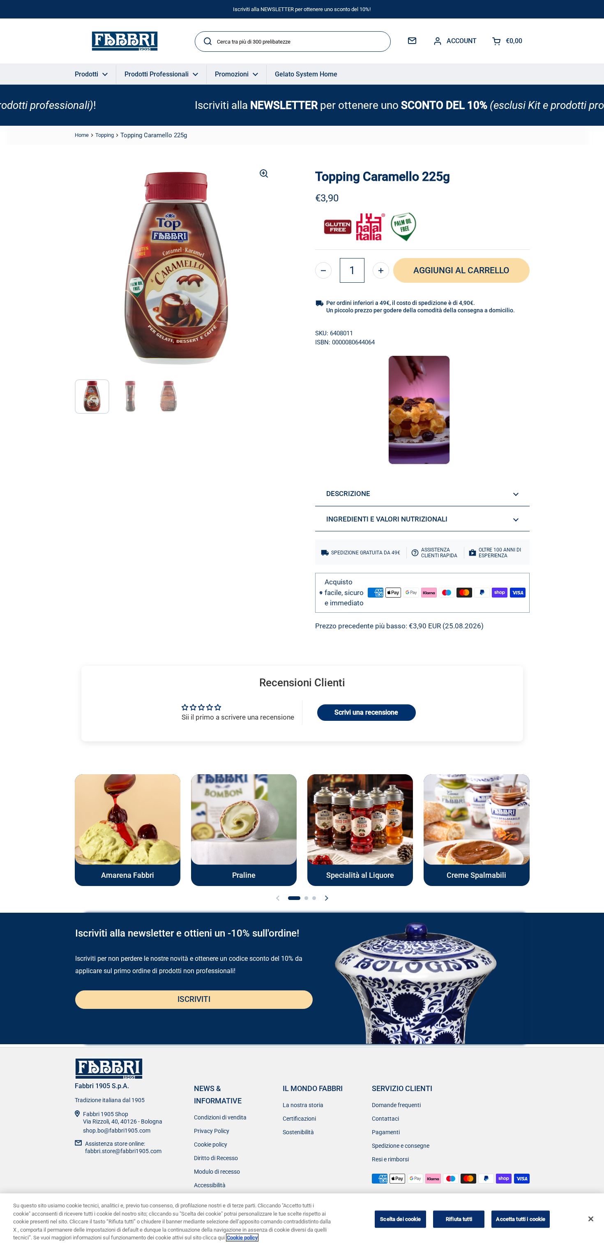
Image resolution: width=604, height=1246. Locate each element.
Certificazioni (299, 1118)
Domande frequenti (396, 1105)
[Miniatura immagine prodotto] (92, 396)
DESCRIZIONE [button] (348, 493)
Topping (104, 135)
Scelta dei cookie (400, 1219)
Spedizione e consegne (400, 1145)
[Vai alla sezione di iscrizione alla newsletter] (412, 41)
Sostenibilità (298, 1132)
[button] (323, 270)
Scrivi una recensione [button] (366, 712)
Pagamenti (386, 1132)
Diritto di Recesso (216, 1158)
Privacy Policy (211, 1131)
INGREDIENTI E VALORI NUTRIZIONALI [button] (386, 519)
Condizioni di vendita (220, 1117)
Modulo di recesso (217, 1171)
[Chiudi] (591, 1219)
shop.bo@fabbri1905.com (116, 1130)
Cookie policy (210, 1144)
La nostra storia (303, 1105)
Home (82, 135)
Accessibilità (210, 1185)
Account (462, 41)
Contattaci (385, 1118)
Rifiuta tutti (459, 1219)
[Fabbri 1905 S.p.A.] (124, 41)
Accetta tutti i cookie (520, 1219)
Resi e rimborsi (390, 1159)
